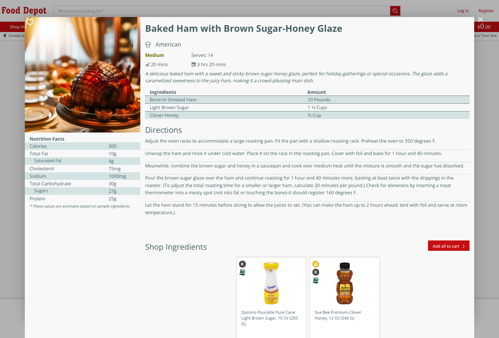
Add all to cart (446, 246)
